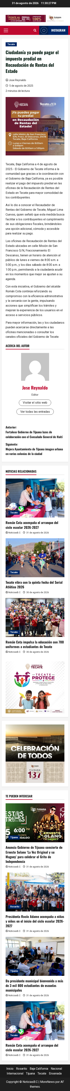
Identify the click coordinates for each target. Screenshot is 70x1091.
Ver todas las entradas (35, 411)
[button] (6, 30)
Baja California (39, 1068)
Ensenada (55, 1073)
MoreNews (47, 1082)
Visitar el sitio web (35, 402)
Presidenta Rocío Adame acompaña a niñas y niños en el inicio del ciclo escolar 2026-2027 (35, 921)
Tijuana (14, 837)
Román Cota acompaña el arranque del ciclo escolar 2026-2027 (32, 525)
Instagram (58, 30)
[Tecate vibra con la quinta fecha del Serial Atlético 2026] (35, 557)
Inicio (9, 1068)
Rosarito (14, 906)
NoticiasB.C (14, 532)
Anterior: (34, 432)
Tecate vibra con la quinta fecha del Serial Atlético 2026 (34, 584)
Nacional (56, 1068)
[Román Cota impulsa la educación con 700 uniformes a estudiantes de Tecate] (35, 617)
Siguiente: (34, 449)
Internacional (15, 1073)
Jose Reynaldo (17, 80)
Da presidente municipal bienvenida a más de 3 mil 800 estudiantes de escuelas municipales (34, 985)
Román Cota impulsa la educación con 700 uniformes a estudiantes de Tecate (35, 644)
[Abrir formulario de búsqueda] (35, 30)
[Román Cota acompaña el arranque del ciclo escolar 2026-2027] (35, 498)
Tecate (11, 44)
